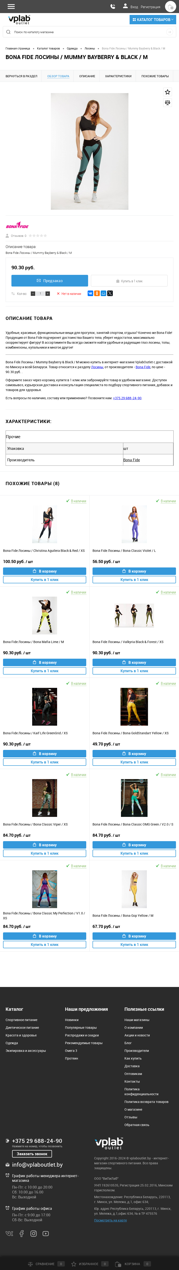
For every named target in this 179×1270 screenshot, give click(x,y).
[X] (110, 293)
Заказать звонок (32, 1153)
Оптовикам (133, 1073)
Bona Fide (143, 367)
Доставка (132, 1066)
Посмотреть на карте (110, 1220)
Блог (128, 1043)
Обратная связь (136, 1125)
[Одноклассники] (97, 293)
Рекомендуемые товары (84, 1043)
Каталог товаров (153, 19)
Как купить (133, 1058)
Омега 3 (71, 1050)
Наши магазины (136, 1020)
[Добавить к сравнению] (167, 102)
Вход (134, 7)
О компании (133, 1027)
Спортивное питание (21, 1020)
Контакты (132, 1081)
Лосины (97, 367)
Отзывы (130, 1117)
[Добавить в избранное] (167, 92)
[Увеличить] (89, 151)
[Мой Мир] (103, 293)
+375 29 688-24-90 (127, 398)
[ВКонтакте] (90, 293)
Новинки (72, 1020)
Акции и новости (137, 1035)
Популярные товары (81, 1027)
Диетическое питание (22, 1027)
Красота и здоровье (21, 1035)
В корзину (48, 571)
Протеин (71, 1058)
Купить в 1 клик (132, 281)
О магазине (133, 1109)
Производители (136, 1050)
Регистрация (150, 7)
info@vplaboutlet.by (37, 1164)
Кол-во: (22, 293)
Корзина (136, 1264)
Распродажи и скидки (82, 1035)
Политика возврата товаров (146, 1101)
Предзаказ (53, 280)
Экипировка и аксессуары (26, 1050)
